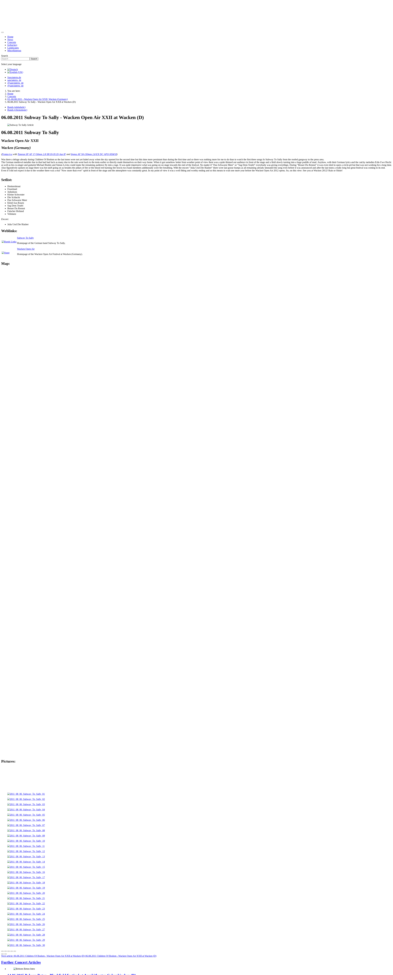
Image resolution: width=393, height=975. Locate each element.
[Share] (5, 951)
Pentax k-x (7, 154)
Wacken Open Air (26, 249)
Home (10, 36)
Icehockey (12, 45)
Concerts (11, 42)
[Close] (2, 951)
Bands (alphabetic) (16, 107)
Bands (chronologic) (17, 110)
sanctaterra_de (14, 80)
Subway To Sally (25, 238)
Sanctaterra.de (14, 77)
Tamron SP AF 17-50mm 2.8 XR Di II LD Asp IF (42, 154)
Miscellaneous (14, 50)
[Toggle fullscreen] (8, 951)
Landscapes (13, 47)
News (10, 39)
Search (4, 55)
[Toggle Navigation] (2, 32)
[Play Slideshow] (15, 951)
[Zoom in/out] (11, 951)
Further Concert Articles (21, 962)
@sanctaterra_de (15, 83)
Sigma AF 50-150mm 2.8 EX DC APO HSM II (94, 154)
